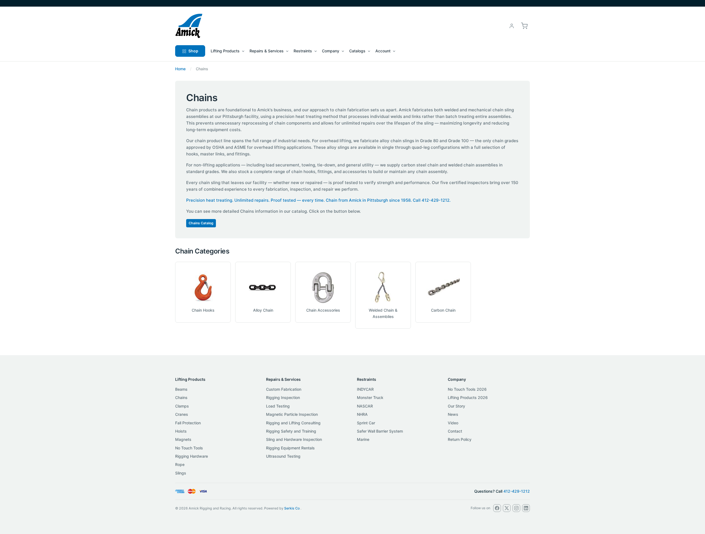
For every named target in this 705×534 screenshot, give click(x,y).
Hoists (181, 431)
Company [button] (330, 50)
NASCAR (365, 406)
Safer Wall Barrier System (380, 431)
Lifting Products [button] (225, 50)
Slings (180, 473)
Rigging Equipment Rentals (290, 448)
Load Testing (278, 406)
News (453, 414)
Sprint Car (366, 422)
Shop (193, 50)
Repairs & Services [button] (267, 50)
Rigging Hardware (191, 456)
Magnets (183, 439)
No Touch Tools (189, 448)
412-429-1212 (516, 491)
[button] (524, 25)
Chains (181, 397)
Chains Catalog (201, 223)
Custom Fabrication (283, 389)
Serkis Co (292, 508)
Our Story (456, 406)
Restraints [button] (303, 50)
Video (453, 422)
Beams (181, 389)
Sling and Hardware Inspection (294, 439)
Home (180, 68)
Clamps (182, 406)
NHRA (362, 414)
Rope (180, 464)
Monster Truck (370, 397)
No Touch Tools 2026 (467, 389)
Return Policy (459, 439)
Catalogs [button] (357, 50)
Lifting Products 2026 (468, 397)
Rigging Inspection (283, 397)
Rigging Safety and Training (291, 431)
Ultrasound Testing (283, 456)
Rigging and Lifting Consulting (293, 422)
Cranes (181, 414)
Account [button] (383, 50)
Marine (363, 439)
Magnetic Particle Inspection (292, 414)
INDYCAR (365, 389)
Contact (455, 431)
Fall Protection (188, 422)
